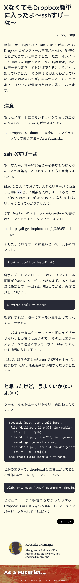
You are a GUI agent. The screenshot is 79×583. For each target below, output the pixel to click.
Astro (61, 580)
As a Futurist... (25, 572)
